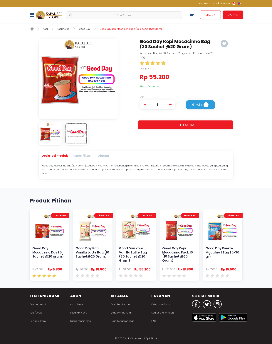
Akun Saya (76, 304)
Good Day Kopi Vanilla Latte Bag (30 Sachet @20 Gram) (136, 245)
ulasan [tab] (103, 156)
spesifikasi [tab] (82, 156)
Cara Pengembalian (123, 321)
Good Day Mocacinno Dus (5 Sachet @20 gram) (49, 245)
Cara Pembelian (120, 304)
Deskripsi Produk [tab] (55, 156)
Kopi (45, 28)
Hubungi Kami (38, 321)
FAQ (153, 321)
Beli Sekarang (186, 125)
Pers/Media (36, 312)
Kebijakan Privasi (161, 304)
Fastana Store (49, 14)
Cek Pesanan (206, 3)
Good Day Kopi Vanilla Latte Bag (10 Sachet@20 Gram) (92, 245)
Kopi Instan (63, 28)
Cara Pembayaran (121, 312)
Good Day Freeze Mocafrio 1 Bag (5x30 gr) (222, 245)
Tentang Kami (38, 304)
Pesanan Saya (78, 312)
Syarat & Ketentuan (162, 312)
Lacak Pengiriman (80, 321)
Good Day (84, 28)
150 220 (225, 3)
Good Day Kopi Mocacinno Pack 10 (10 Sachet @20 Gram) (179, 245)
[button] (34, 15)
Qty (142, 96)
